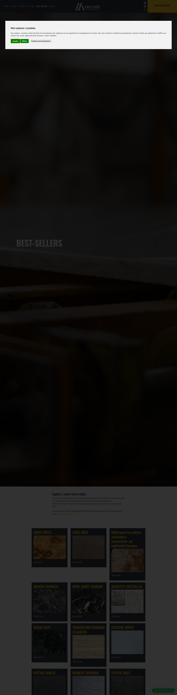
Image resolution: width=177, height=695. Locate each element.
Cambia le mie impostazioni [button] (40, 41)
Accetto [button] (15, 41)
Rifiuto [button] (24, 41)
